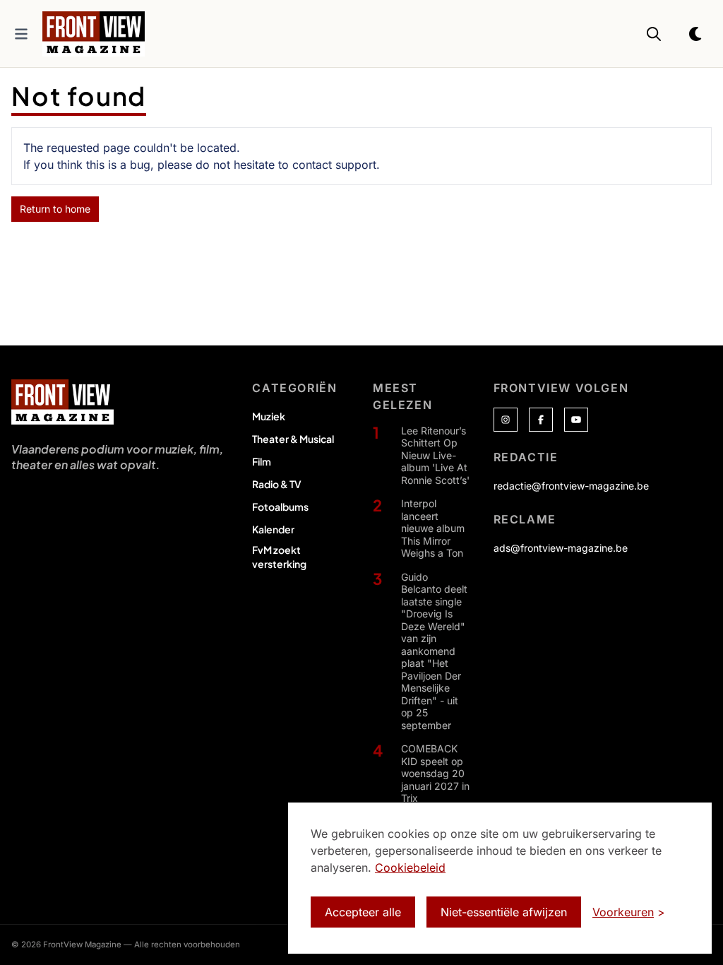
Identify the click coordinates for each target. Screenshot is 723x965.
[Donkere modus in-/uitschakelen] (696, 34)
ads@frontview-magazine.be (561, 548)
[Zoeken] (653, 34)
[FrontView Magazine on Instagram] (506, 420)
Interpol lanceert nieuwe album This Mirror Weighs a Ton (433, 528)
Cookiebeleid (410, 867)
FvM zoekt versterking (279, 556)
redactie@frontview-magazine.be (571, 486)
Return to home (55, 209)
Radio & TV (276, 484)
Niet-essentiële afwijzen (504, 912)
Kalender (273, 529)
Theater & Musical (293, 438)
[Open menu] (21, 34)
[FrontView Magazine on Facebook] (541, 420)
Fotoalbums (280, 506)
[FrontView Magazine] (62, 402)
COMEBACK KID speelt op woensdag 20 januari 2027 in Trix (435, 773)
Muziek (268, 416)
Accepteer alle (363, 912)
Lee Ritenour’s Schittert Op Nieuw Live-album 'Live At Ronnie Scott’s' (435, 455)
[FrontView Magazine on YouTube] (576, 420)
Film (261, 461)
